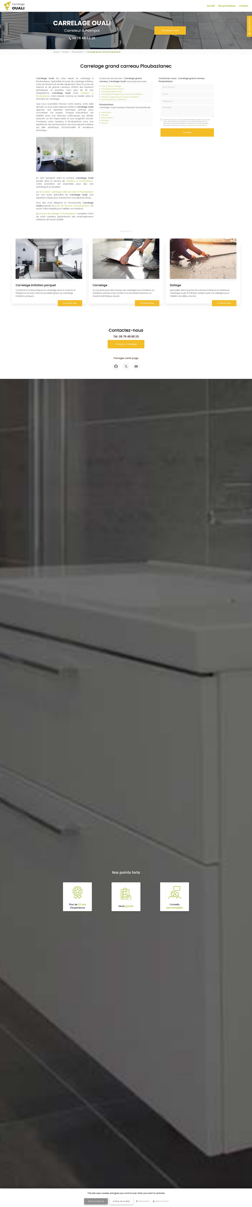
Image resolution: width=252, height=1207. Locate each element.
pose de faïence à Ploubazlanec (72, 205)
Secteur (65, 52)
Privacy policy (162, 1201)
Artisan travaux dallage (111, 86)
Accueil (211, 5)
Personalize (143, 1201)
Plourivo (104, 123)
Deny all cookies (122, 1201)
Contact (243, 5)
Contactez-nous (170, 30)
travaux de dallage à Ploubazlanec (57, 213)
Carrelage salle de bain (111, 91)
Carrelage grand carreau (112, 89)
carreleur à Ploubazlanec (79, 180)
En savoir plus (70, 303)
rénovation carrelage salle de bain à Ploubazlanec (66, 191)
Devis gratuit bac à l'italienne (113, 99)
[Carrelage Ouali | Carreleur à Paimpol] (14, 5)
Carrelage (100, 285)
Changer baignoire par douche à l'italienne (120, 97)
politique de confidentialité (196, 125)
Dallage (175, 285)
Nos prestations (226, 5)
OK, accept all (97, 1201)
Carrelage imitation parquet (36, 285)
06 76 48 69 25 (83, 38)
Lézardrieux (106, 112)
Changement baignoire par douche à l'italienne (122, 94)
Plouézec (105, 120)
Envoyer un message (126, 344)
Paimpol (104, 115)
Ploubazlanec (77, 52)
